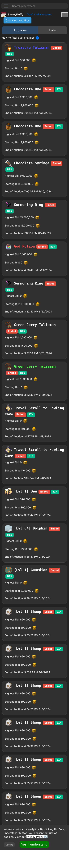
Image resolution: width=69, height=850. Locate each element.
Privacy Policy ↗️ (36, 836)
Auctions (20, 30)
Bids (52, 30)
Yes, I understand (34, 844)
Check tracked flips (17, 20)
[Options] (64, 14)
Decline (9, 844)
